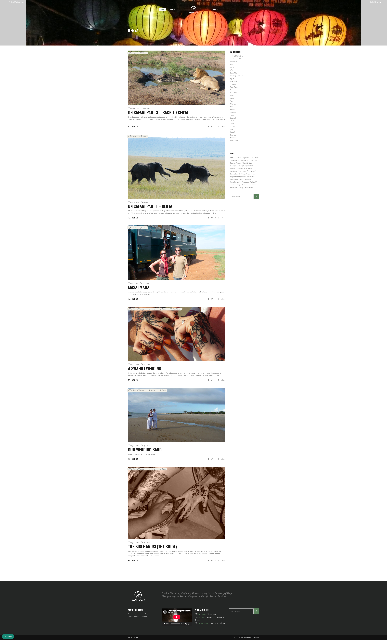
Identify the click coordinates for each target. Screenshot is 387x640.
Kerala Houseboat (217, 623)
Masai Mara (138, 287)
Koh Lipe (233, 171)
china (246, 160)
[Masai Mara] (176, 252)
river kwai (234, 179)
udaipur (244, 185)
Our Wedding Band (145, 449)
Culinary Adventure (236, 76)
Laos (231, 101)
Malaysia (233, 104)
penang (248, 174)
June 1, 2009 (134, 283)
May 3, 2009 (201, 617)
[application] (177, 617)
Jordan (232, 95)
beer (256, 157)
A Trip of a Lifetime (236, 59)
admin (146, 108)
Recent (232, 109)
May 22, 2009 (134, 364)
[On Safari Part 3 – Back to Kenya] (176, 78)
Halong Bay (234, 166)
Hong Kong (234, 87)
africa (232, 157)
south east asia (235, 182)
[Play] (164, 624)
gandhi (245, 163)
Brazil (232, 67)
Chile (231, 70)
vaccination (252, 185)
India (232, 90)
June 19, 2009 (134, 202)
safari (241, 179)
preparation (234, 176)
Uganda (232, 132)
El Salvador (234, 81)
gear (250, 163)
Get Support (8, 636)
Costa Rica (233, 73)
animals (238, 157)
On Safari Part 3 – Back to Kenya (158, 112)
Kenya (133, 53)
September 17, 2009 (203, 623)
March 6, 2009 (202, 614)
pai (243, 174)
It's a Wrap (233, 93)
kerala (250, 168)
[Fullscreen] (189, 624)
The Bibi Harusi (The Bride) (152, 546)
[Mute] (186, 624)
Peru (231, 107)
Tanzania (233, 118)
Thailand (233, 121)
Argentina (233, 62)
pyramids (242, 176)
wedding (240, 187)
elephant (238, 163)
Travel (144, 53)
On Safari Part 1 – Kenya (150, 206)
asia (251, 157)
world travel (248, 187)
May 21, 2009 (134, 445)
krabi (239, 171)
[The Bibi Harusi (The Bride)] (176, 503)
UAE (231, 129)
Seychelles (233, 112)
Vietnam (233, 138)
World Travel (177, 309)
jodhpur (232, 168)
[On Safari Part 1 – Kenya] (176, 166)
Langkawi (251, 171)
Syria (232, 115)
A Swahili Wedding (137, 309)
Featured (233, 84)
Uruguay (233, 135)
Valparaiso (211, 614)
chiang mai (234, 160)
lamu (244, 171)
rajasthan (250, 176)
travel (232, 185)
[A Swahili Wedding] (176, 334)
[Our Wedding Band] (176, 415)
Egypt (232, 78)
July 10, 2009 (134, 108)
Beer (231, 64)
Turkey (232, 126)
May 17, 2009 (134, 542)
